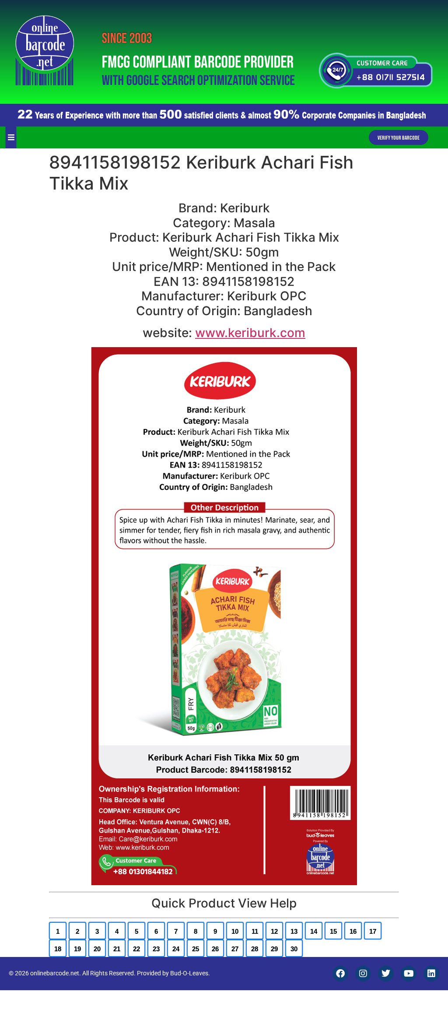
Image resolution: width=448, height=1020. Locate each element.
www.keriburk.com (250, 332)
